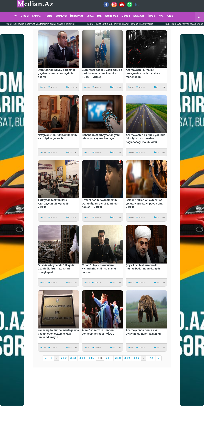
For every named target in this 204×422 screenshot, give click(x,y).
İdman (151, 15)
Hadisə (48, 15)
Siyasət (24, 15)
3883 (73, 358)
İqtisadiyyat (76, 15)
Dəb (99, 15)
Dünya (90, 15)
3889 (127, 358)
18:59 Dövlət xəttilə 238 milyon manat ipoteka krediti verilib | (95, 23)
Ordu (170, 15)
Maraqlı (125, 15)
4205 (151, 358)
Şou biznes (111, 15)
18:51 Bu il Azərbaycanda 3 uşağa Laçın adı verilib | (168, 23)
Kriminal (36, 15)
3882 (64, 358)
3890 (136, 358)
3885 (91, 358)
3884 (82, 358)
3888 (118, 358)
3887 (109, 358)
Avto (161, 15)
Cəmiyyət (61, 15)
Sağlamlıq (138, 15)
